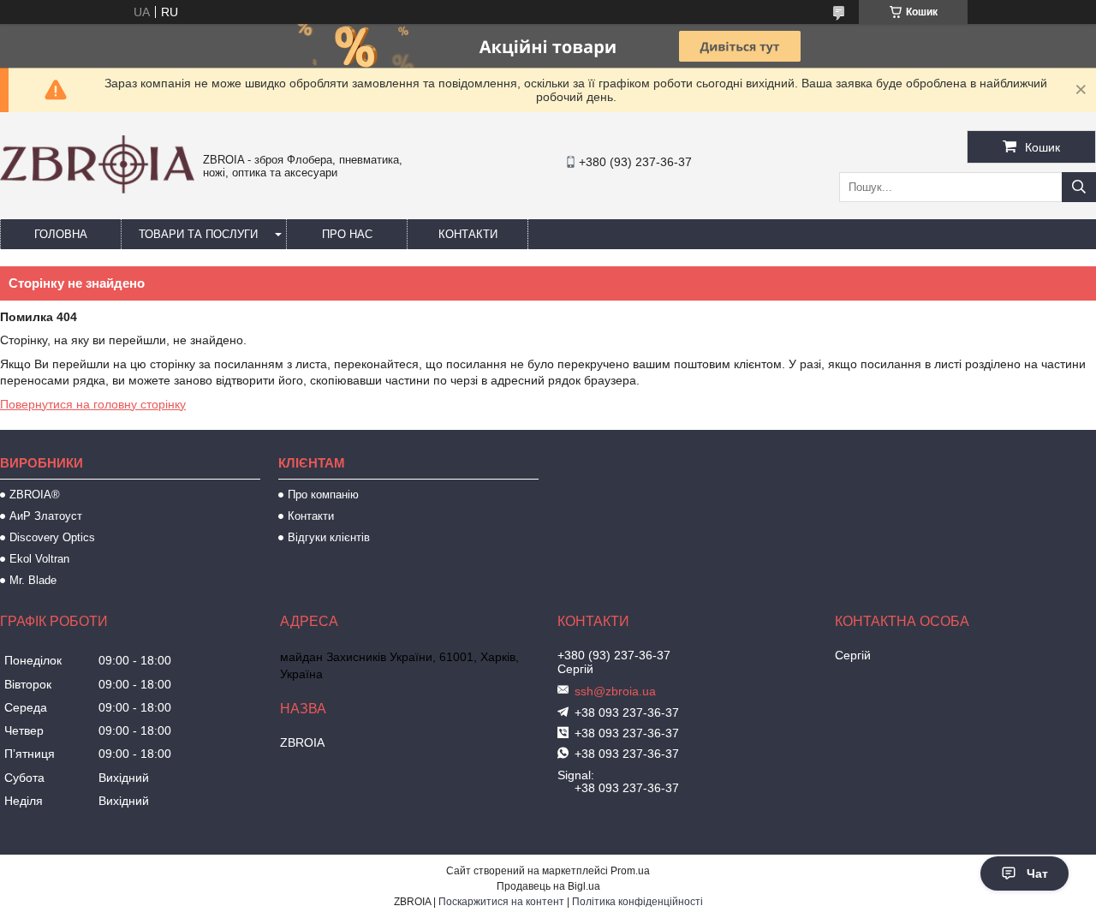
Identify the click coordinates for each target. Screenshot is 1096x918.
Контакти (467, 234)
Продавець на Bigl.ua (548, 886)
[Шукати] (1079, 187)
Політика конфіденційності (637, 902)
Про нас (347, 234)
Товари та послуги (198, 234)
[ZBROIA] (97, 189)
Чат (1037, 873)
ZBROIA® (34, 494)
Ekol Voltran (39, 558)
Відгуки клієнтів (329, 537)
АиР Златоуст (45, 516)
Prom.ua (630, 871)
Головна (60, 234)
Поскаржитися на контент (501, 902)
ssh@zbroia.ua (615, 691)
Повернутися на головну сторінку (93, 404)
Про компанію (323, 494)
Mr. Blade (33, 580)
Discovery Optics (52, 537)
